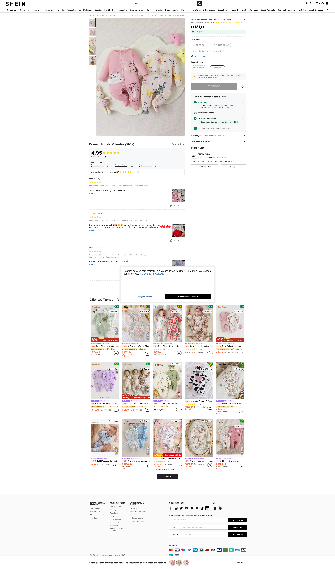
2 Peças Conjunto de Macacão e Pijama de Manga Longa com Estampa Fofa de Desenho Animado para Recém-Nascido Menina (230, 461)
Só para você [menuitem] (25, 10)
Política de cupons (136, 518)
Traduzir (92, 194)
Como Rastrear (115, 519)
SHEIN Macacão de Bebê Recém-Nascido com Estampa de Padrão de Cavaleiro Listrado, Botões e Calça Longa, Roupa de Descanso (105, 461)
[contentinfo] (208, 550)
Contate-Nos (134, 509)
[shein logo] (15, 3)
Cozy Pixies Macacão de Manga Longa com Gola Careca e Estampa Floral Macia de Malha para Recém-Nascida (199, 346)
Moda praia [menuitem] (87, 10)
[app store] (215, 509)
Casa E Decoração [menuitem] (268, 10)
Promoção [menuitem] (60, 10)
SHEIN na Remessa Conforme (117, 529)
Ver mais (167, 476)
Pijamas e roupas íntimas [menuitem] (191, 10)
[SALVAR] (242, 86)
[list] (190, 508)
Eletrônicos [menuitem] (302, 10)
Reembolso (114, 513)
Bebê (96, 15)
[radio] (200, 45)
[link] (312, 3)
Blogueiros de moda (97, 515)
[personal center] (306, 3)
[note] (105, 339)
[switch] (137, 172)
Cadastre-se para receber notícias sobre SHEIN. (191, 515)
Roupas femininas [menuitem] (74, 10)
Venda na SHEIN (96, 512)
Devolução (114, 510)
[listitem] (105, 330)
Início (91, 15)
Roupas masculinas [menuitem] (119, 10)
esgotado (213, 86)
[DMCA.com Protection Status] (177, 555)
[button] (322, 3)
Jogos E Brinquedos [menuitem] (316, 10)
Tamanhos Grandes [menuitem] (155, 10)
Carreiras (93, 518)
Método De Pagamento (138, 512)
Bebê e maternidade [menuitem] (250, 10)
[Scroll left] (324, 9)
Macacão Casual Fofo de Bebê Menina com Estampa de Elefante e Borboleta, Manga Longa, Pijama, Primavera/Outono (168, 459)
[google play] (220, 509)
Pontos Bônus (134, 515)
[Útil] (170, 205)
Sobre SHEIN (95, 509)
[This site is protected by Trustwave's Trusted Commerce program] (171, 555)
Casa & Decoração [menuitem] (137, 10)
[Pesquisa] (199, 3)
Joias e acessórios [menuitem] (171, 10)
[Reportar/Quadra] (183, 205)
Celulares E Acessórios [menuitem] (286, 10)
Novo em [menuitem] (36, 10)
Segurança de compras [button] (207, 118)
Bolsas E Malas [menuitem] (223, 10)
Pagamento (174, 545)
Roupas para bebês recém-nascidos (113, 15)
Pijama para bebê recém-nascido (140, 15)
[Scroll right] (327, 9)
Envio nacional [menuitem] (48, 10)
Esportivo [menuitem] (235, 10)
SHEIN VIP (114, 526)
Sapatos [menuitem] (98, 10)
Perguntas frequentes (137, 521)
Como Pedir (114, 516)
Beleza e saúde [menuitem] (209, 10)
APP (215, 503)
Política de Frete (115, 507)
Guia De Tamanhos (117, 522)
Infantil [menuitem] (107, 10)
